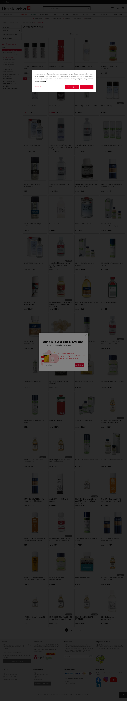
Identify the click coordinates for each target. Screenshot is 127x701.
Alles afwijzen (72, 87)
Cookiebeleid (42, 81)
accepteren (87, 87)
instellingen (38, 86)
